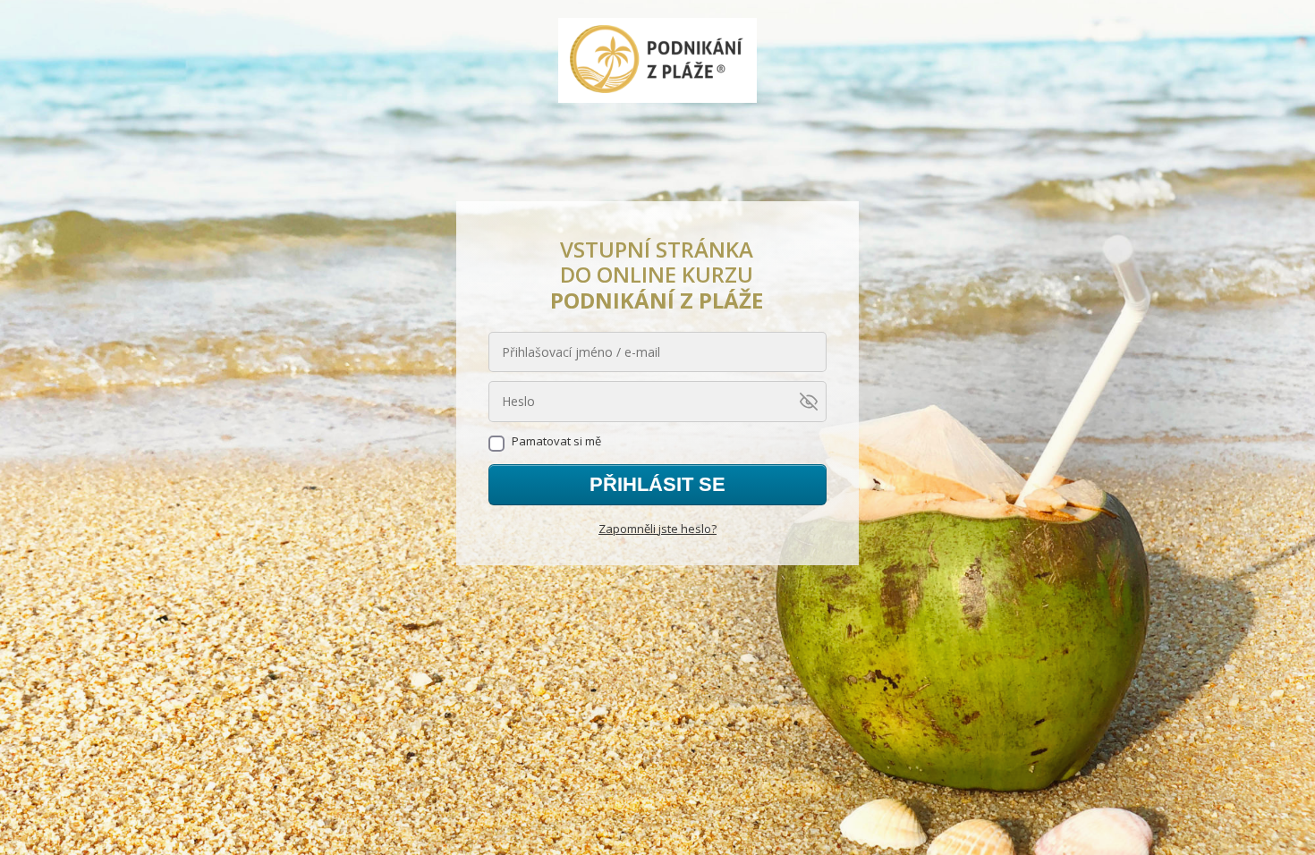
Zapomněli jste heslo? (657, 529)
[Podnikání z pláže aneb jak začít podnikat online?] (658, 62)
